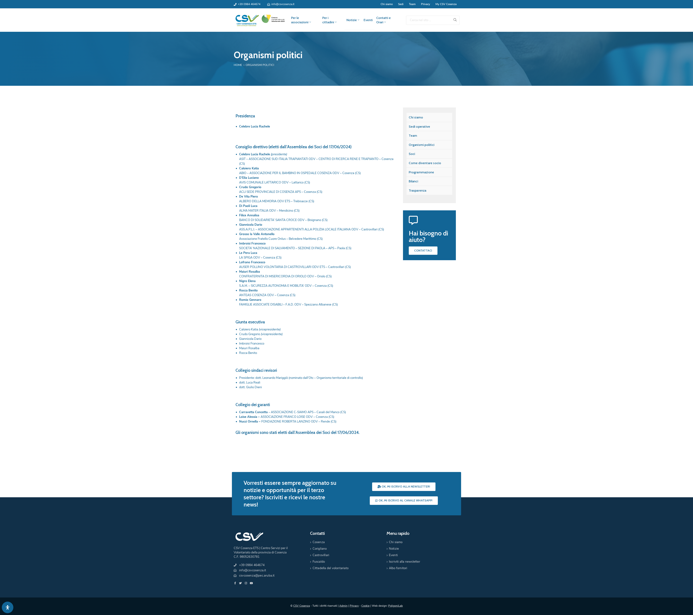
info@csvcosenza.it (282, 4)
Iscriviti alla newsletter (404, 562)
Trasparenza (417, 190)
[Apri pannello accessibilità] (7, 607)
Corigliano (320, 549)
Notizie (351, 20)
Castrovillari (321, 555)
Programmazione (421, 172)
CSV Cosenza (301, 606)
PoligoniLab (395, 606)
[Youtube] (251, 583)
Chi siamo (387, 4)
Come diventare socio (425, 163)
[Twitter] (240, 583)
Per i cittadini (328, 20)
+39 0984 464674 (249, 4)
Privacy (425, 4)
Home (238, 65)
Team (412, 4)
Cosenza (319, 542)
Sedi (401, 4)
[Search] (455, 20)
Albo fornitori (398, 568)
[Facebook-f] (235, 583)
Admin (343, 606)
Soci (412, 154)
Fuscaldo (319, 562)
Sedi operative (419, 127)
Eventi (368, 20)
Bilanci (413, 181)
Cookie (365, 606)
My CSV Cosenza (446, 4)
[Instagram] (246, 583)
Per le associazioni (299, 20)
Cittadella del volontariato (330, 568)
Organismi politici (421, 145)
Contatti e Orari (383, 20)
